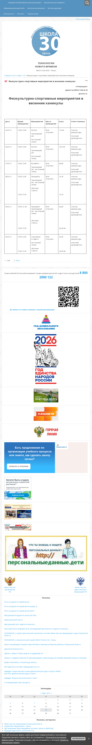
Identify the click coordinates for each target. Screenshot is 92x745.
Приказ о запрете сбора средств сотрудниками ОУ (23, 653)
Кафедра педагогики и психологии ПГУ (19, 731)
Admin (18, 260)
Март (20, 75)
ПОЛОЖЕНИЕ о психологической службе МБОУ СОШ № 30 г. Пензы (30, 640)
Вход (88, 19)
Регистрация (80, 19)
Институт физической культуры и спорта (20, 673)
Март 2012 (46, 693)
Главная (7, 75)
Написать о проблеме (18, 466)
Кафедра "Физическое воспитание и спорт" (21, 678)
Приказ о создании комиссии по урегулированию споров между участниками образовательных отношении (45, 658)
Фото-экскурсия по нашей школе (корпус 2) (20, 606)
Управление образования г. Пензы (17, 726)
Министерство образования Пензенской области (23, 724)
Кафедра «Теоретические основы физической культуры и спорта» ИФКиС (32, 671)
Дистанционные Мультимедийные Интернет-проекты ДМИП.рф (28, 728)
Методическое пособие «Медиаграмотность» (22, 667)
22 (24, 75)
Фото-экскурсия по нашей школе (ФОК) (19, 611)
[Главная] (46, 58)
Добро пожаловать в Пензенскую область (20, 662)
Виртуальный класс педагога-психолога (19, 624)
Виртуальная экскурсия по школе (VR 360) (20, 615)
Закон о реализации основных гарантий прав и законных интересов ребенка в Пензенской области (42, 644)
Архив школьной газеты (13, 620)
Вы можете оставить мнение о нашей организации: (32, 310)
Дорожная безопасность (13, 649)
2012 (14, 75)
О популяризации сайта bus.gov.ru (17, 682)
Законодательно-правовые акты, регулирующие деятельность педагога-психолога (36, 629)
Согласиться (78, 739)
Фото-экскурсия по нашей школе (16, 602)
